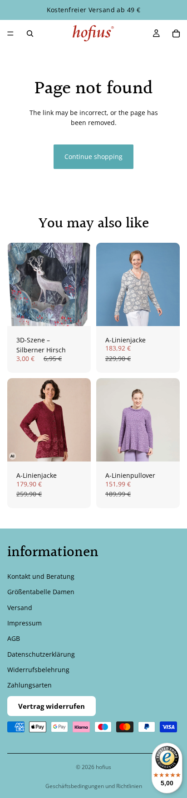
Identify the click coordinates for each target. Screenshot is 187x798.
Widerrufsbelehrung (38, 669)
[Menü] (10, 33)
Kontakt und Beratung (40, 576)
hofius (103, 767)
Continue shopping (93, 156)
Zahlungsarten (29, 685)
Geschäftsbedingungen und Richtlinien (93, 786)
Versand (19, 607)
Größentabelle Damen (40, 591)
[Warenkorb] (176, 33)
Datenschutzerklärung (41, 654)
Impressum (24, 623)
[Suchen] (30, 33)
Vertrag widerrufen (51, 706)
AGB (13, 638)
